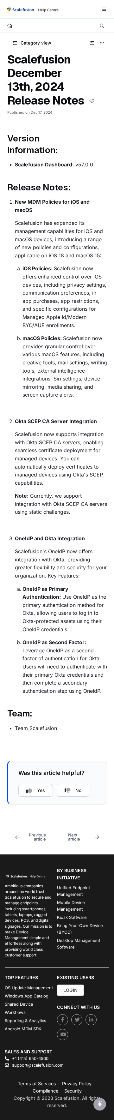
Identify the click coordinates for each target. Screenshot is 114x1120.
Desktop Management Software (78, 943)
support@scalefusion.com (37, 1065)
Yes (41, 790)
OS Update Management (29, 987)
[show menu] (104, 9)
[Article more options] (102, 43)
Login (70, 990)
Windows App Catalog (26, 995)
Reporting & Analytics (25, 1020)
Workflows (15, 1012)
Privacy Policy (77, 1083)
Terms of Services (37, 1083)
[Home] (32, 9)
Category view (35, 42)
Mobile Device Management (71, 906)
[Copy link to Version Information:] (68, 151)
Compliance (45, 1090)
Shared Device (19, 1004)
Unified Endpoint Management (73, 891)
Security (73, 1090)
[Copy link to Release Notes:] (80, 188)
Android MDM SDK (23, 1028)
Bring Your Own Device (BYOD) (80, 929)
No (78, 790)
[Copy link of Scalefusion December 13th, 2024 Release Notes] (91, 101)
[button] (32, 837)
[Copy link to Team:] (42, 714)
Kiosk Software (72, 917)
